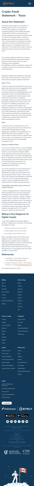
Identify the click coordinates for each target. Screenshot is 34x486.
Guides (19, 350)
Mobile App (21, 334)
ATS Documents (6, 397)
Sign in (3, 283)
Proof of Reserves (22, 362)
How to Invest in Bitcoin (8, 359)
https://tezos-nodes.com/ (17, 260)
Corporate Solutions (23, 331)
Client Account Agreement (8, 388)
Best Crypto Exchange (7, 365)
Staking (19, 325)
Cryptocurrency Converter (8, 368)
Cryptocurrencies (6, 350)
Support (20, 374)
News (19, 353)
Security (20, 359)
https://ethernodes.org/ (24, 265)
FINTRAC (17, 434)
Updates (20, 356)
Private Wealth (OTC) (23, 328)
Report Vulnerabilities (7, 301)
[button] (28, 3)
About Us (4, 289)
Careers (4, 295)
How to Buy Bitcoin (7, 356)
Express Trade (21, 319)
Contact (4, 298)
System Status (21, 368)
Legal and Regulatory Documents (7, 384)
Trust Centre (21, 365)
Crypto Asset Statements (8, 394)
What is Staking (6, 362)
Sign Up (4, 286)
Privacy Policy (5, 391)
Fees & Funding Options (24, 371)
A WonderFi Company (17, 427)
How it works (5, 353)
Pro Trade (20, 322)
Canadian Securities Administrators (17, 441)
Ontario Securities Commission (17, 439)
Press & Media (5, 292)
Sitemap (4, 304)
